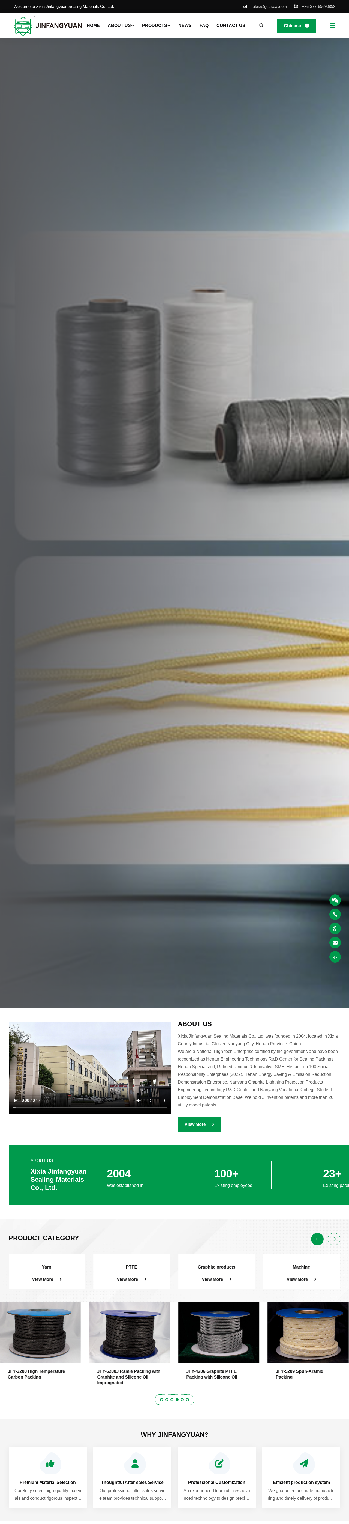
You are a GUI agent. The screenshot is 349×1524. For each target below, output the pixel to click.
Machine (185, 1267)
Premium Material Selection (48, 1482)
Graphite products (100, 1267)
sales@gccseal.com (269, 6)
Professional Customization (216, 1482)
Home (93, 25)
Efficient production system (301, 1482)
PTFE (15, 1267)
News (185, 25)
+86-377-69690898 (318, 6)
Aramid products (270, 1267)
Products (154, 25)
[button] (161, 1399)
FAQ (204, 25)
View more (196, 1124)
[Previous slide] (317, 1239)
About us (119, 25)
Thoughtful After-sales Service (132, 1482)
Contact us (230, 25)
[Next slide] (334, 1239)
